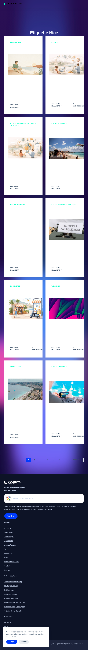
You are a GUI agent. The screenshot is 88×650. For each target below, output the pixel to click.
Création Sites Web (11, 598)
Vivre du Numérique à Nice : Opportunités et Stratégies (62, 49)
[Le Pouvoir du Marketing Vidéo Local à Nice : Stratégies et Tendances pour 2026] (68, 392)
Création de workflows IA (13, 611)
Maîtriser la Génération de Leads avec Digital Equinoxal (23, 49)
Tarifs (6, 549)
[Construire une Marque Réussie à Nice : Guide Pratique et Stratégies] (27, 147)
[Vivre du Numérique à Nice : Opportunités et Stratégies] (68, 64)
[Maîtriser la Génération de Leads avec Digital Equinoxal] (27, 64)
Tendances (72, 204)
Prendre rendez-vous (11, 562)
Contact (11, 516)
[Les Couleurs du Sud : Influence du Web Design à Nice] (68, 308)
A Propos (7, 528)
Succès (54, 42)
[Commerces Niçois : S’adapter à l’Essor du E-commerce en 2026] (27, 308)
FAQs (6, 627)
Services (7, 570)
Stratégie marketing (11, 586)
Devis (6, 557)
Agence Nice (8, 532)
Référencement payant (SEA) (14, 607)
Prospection (15, 42)
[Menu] (81, 4)
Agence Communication (20, 123)
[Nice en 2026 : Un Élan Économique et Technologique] (27, 389)
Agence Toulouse (10, 545)
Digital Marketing (59, 123)
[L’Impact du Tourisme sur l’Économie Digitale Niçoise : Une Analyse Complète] (68, 229)
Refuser (23, 642)
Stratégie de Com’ (10, 594)
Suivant (76, 460)
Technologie (15, 367)
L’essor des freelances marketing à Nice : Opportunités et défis (21, 211)
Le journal (7, 622)
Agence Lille (8, 541)
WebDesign (55, 286)
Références (8, 553)
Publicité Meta (9, 590)
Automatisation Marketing (13, 582)
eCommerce (15, 286)
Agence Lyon (9, 537)
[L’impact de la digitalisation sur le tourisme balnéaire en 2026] (68, 148)
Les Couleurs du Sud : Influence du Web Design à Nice (64, 292)
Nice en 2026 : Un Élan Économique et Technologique (21, 373)
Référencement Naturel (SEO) (14, 602)
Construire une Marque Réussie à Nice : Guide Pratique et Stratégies (22, 132)
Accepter (12, 642)
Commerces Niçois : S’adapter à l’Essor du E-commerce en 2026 (22, 292)
